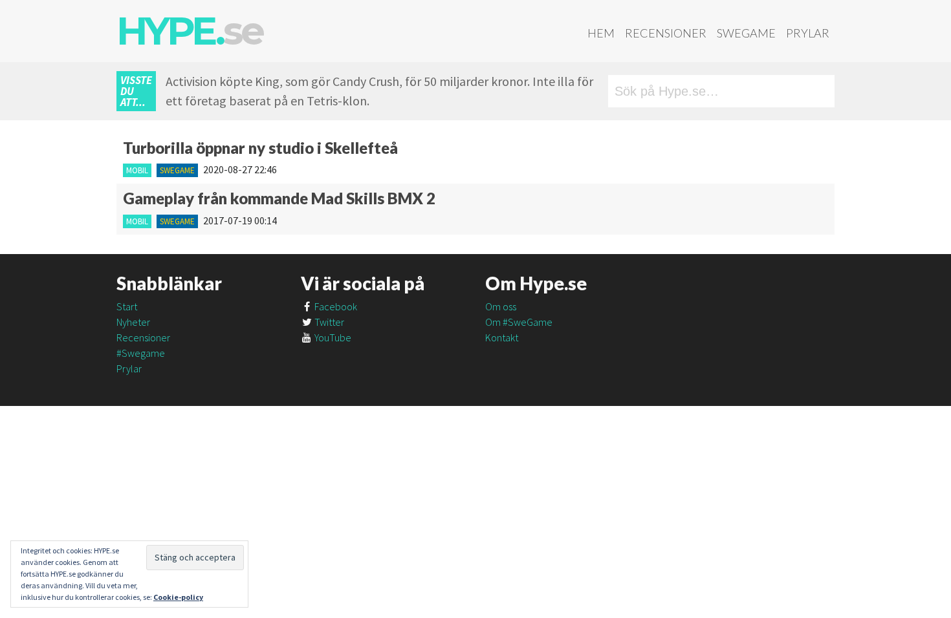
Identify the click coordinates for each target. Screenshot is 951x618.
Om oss (500, 306)
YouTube (331, 337)
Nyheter (133, 321)
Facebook (334, 306)
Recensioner (665, 33)
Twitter (328, 321)
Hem (601, 33)
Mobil (137, 170)
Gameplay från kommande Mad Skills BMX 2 (279, 198)
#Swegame (140, 352)
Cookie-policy (178, 597)
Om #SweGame (518, 321)
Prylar (807, 33)
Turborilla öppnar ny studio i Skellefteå (260, 147)
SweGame (746, 33)
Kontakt (501, 337)
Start (126, 306)
